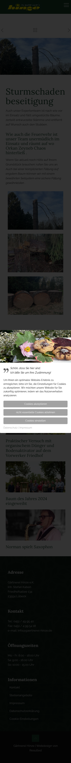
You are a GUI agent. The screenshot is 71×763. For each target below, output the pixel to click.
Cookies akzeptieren (35, 404)
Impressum (25, 427)
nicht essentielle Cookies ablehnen (35, 412)
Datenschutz (10, 427)
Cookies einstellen (35, 420)
